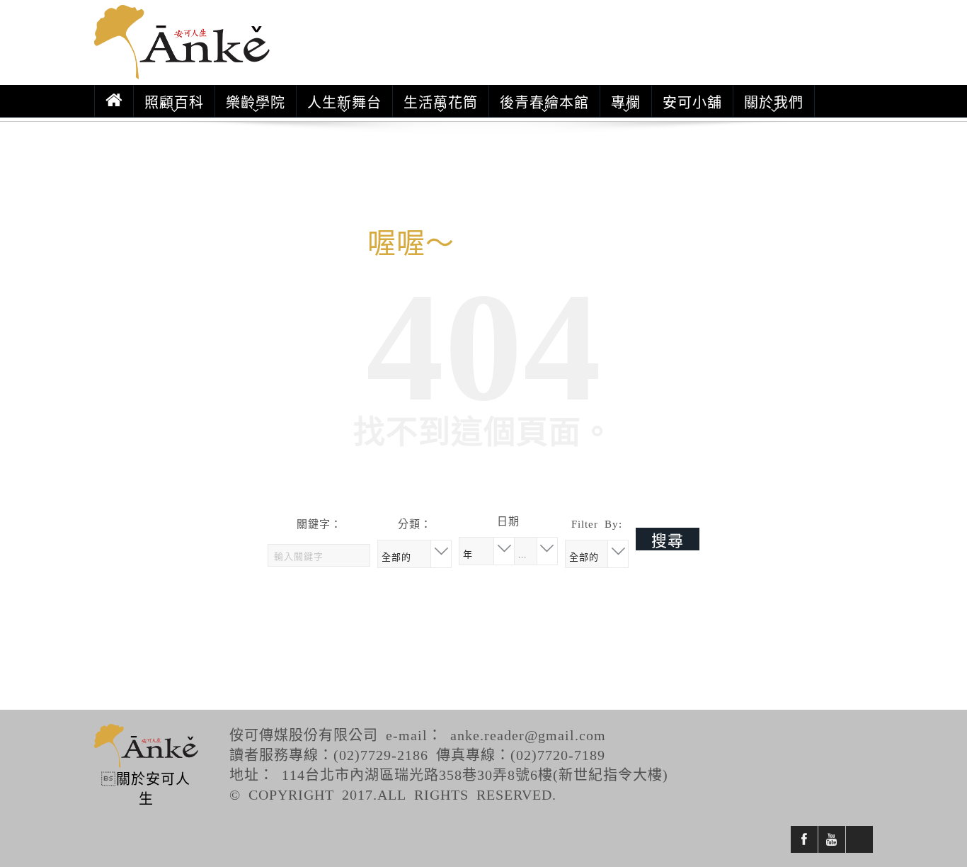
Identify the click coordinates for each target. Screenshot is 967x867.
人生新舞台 (344, 101)
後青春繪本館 (544, 101)
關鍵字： (319, 523)
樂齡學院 (255, 101)
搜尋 (667, 539)
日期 (508, 520)
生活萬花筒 (441, 101)
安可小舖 (692, 101)
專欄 (626, 101)
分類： (415, 523)
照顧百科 (174, 101)
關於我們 (773, 101)
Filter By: (596, 523)
